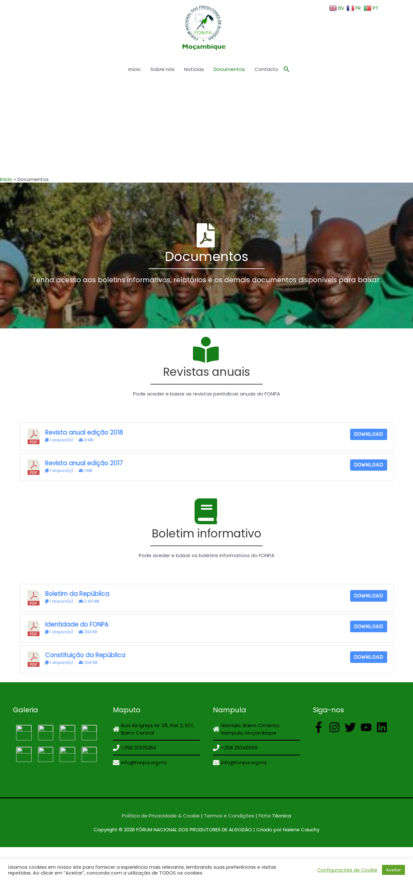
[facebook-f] (320, 727)
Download (368, 434)
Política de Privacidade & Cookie (161, 815)
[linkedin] (383, 727)
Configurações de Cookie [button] (347, 870)
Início (134, 69)
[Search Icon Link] (286, 69)
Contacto (266, 69)
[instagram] (336, 727)
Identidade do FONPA (77, 624)
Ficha (264, 815)
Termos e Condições (228, 815)
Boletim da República (77, 593)
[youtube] (367, 727)
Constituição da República (85, 655)
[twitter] (352, 727)
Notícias (194, 69)
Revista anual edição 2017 (84, 463)
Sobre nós (162, 69)
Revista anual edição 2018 (84, 432)
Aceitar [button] (393, 870)
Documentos (229, 69)
